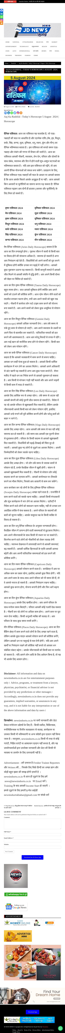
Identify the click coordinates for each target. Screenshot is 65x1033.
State (7, 51)
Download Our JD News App (32, 857)
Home (7, 42)
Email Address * (8, 838)
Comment (7, 817)
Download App (32, 1012)
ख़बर (16, 772)
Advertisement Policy (48, 1030)
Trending (18, 55)
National (16, 42)
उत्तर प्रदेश (35, 51)
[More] (21, 112)
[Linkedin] (8, 112)
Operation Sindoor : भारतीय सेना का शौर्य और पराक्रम (31, 1)
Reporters (55, 762)
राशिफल (38, 165)
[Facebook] (5, 112)
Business (9, 55)
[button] (60, 1028)
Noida (57, 51)
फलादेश (41, 133)
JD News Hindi (21, 106)
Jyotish (32, 106)
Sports (44, 51)
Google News (16, 1032)
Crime (36, 55)
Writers (11, 767)
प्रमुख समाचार (35, 46)
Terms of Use (27, 1030)
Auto (14, 51)
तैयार (10, 193)
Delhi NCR (39, 42)
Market (54, 42)
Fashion (27, 55)
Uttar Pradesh (27, 42)
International (24, 51)
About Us (20, 1030)
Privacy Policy (36, 1030)
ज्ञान (52, 767)
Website (6, 844)
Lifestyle (53, 46)
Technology (24, 46)
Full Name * (7, 832)
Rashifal (37, 106)
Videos (14, 1030)
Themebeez (45, 1026)
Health (44, 46)
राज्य (47, 42)
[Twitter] (14, 112)
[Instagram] (17, 112)
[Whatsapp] (11, 112)
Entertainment (11, 46)
